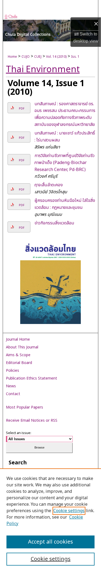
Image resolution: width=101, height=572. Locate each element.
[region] (50, 520)
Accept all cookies (50, 542)
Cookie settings (69, 511)
